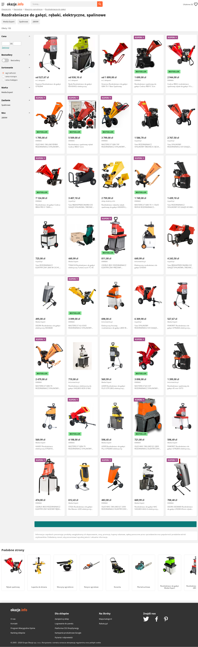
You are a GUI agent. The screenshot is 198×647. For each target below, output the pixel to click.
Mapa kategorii (105, 619)
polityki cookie (95, 642)
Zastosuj (5, 47)
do (11, 43)
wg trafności (10, 73)
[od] (6, 43)
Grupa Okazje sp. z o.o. (31, 642)
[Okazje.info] (16, 4)
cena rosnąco (11, 76)
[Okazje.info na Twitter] (146, 619)
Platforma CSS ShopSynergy (67, 628)
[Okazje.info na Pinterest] (166, 619)
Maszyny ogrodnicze (33, 9)
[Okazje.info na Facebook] (156, 619)
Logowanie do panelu (64, 623)
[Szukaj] (65, 2)
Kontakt (14, 623)
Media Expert (8, 21)
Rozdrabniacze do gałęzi (55, 9)
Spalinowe (23, 21)
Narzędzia (18, 9)
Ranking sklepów (18, 633)
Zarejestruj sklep (62, 619)
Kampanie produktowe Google (68, 633)
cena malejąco (11, 80)
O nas (13, 619)
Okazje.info (6, 9)
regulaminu (80, 642)
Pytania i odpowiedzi (64, 637)
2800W (35, 21)
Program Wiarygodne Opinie (23, 628)
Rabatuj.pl (103, 623)
